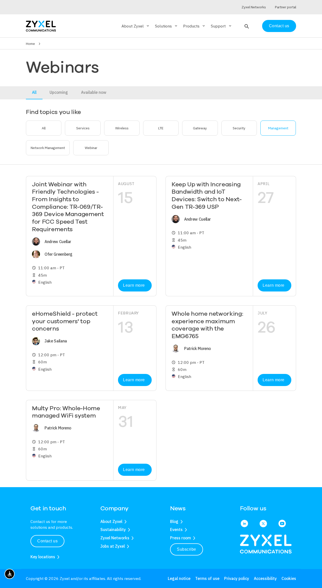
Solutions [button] (166, 25)
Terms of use (207, 578)
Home (30, 43)
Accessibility (265, 578)
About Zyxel (111, 521)
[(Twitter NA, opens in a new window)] (263, 524)
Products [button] (194, 25)
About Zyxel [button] (136, 25)
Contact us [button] (47, 541)
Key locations (42, 556)
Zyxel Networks (114, 537)
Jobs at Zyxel (112, 546)
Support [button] (221, 25)
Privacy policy (236, 578)
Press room (180, 537)
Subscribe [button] (186, 549)
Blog (174, 521)
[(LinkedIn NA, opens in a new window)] (244, 524)
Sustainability (113, 529)
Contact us (279, 26)
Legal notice (179, 578)
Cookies (288, 578)
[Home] (41, 25)
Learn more (134, 285)
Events (176, 529)
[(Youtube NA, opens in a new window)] (282, 524)
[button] (246, 25)
